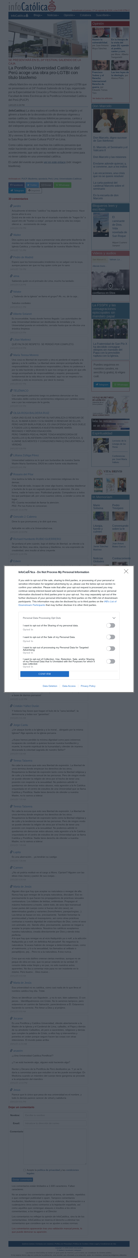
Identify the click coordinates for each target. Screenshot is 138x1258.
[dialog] (69, 629)
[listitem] (69, 618)
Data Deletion (50, 686)
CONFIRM (45, 674)
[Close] (127, 572)
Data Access (69, 686)
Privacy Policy (88, 686)
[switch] (110, 625)
